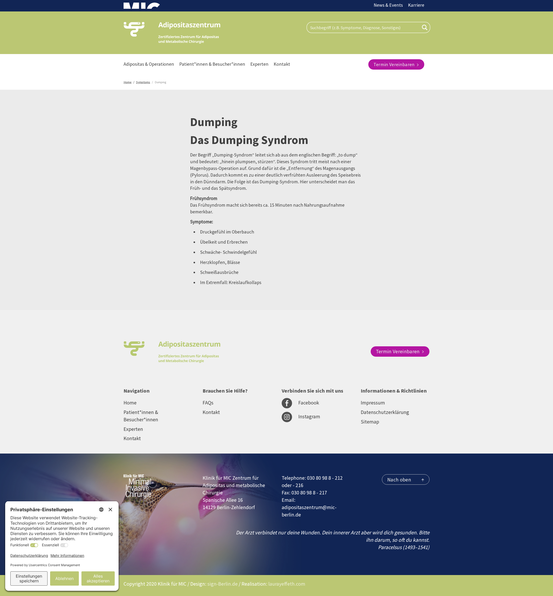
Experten (259, 64)
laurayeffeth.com (286, 583)
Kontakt (282, 64)
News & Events (388, 5)
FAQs (208, 402)
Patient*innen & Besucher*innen (212, 64)
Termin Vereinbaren (394, 64)
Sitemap (370, 421)
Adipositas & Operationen (149, 64)
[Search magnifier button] (425, 27)
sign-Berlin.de (222, 583)
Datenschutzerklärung (385, 412)
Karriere (416, 5)
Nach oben (399, 479)
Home (130, 402)
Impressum (373, 402)
